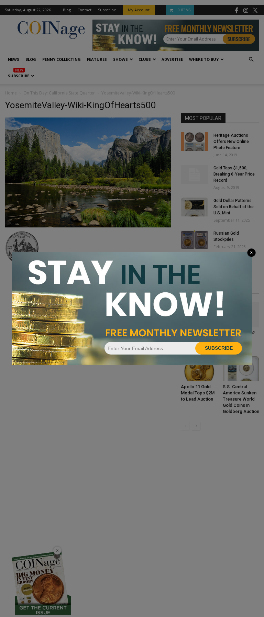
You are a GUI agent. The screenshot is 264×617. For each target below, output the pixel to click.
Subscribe (219, 348)
